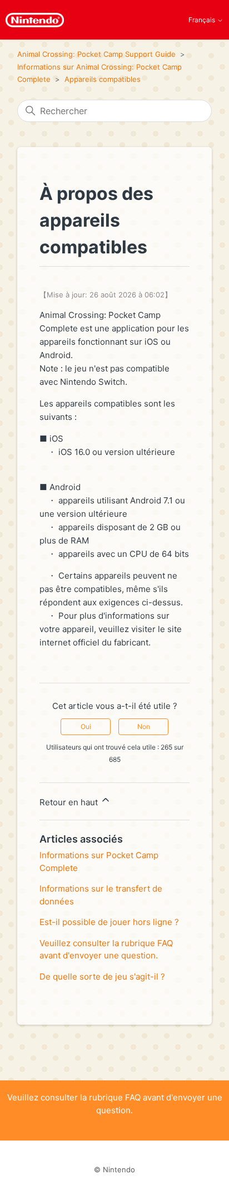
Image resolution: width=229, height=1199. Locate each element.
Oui (86, 726)
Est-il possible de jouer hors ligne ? (109, 922)
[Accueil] (35, 20)
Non (143, 726)
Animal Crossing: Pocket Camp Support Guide (96, 54)
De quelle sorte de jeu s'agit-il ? (102, 976)
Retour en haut (69, 802)
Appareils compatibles (102, 79)
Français (202, 20)
